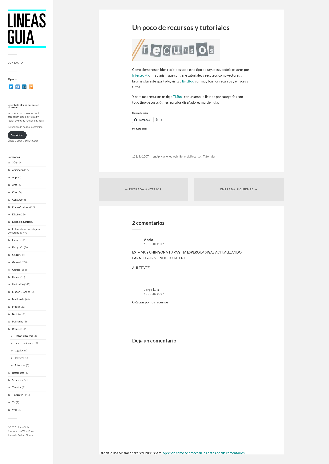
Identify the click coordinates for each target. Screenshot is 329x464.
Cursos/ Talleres (21, 207)
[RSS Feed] (31, 86)
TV (13, 402)
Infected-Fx (140, 75)
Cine (14, 192)
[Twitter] (11, 86)
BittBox (188, 81)
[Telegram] (17, 86)
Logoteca (20, 350)
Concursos (18, 199)
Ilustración (18, 284)
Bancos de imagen (24, 343)
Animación (18, 169)
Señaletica (17, 380)
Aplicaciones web (24, 335)
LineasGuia (23, 427)
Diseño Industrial (21, 221)
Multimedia (18, 299)
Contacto (15, 62)
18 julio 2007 (154, 293)
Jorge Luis (151, 289)
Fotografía (17, 247)
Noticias (16, 314)
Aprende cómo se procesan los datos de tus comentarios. (204, 453)
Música (16, 306)
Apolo (148, 240)
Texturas (19, 357)
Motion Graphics (21, 291)
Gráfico (16, 269)
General (16, 262)
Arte (14, 184)
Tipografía (17, 394)
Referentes (18, 372)
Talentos (16, 387)
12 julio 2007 (140, 156)
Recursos (17, 328)
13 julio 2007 (154, 244)
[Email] (24, 86)
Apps (15, 177)
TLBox (178, 96)
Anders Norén (25, 435)
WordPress (28, 431)
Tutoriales (20, 365)
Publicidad (17, 321)
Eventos (16, 240)
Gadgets (17, 254)
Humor (16, 277)
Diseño (16, 214)
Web (14, 409)
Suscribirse (17, 135)
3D (14, 162)
